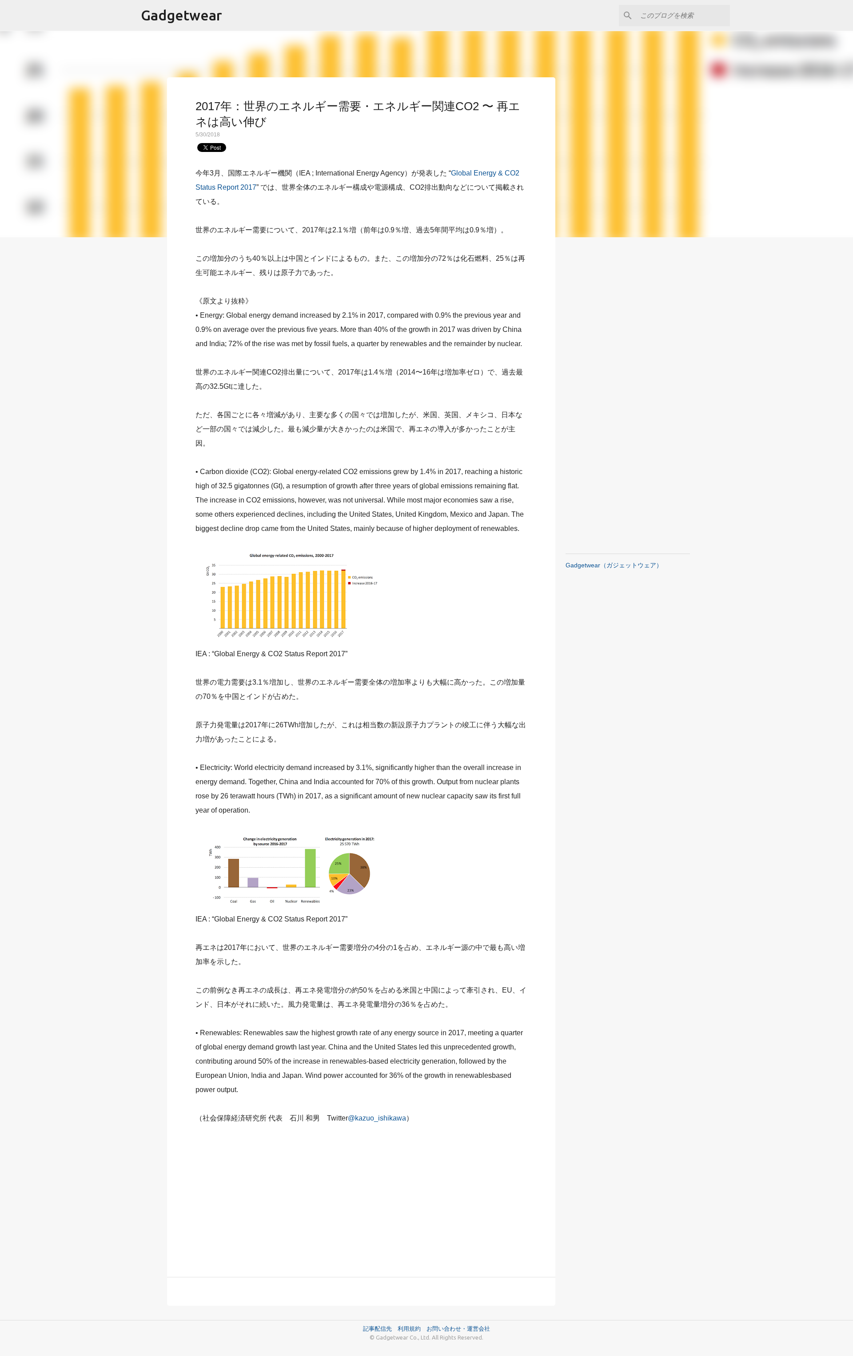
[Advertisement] (361, 1195)
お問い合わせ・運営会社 (458, 1328)
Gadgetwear (181, 15)
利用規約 (412, 1328)
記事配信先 (377, 1328)
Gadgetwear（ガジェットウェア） (614, 565)
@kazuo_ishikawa (377, 1118)
